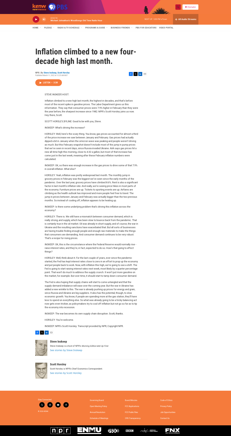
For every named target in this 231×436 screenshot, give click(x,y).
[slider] (48, 19)
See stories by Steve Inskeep (66, 350)
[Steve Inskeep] (41, 348)
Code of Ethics (166, 400)
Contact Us (165, 418)
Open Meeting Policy (98, 406)
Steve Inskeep (50, 72)
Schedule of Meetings (99, 418)
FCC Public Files (131, 412)
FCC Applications (132, 406)
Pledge (48, 28)
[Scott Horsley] (41, 371)
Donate (191, 7)
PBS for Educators (146, 28)
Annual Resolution (97, 412)
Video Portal (166, 28)
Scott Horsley (63, 72)
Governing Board (97, 400)
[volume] (44, 19)
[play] (36, 19)
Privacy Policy (166, 406)
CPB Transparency (133, 418)
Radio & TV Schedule (69, 28)
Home (35, 28)
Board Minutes (131, 400)
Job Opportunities (167, 412)
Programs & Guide (95, 28)
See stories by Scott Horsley (66, 373)
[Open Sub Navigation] (40, 28)
